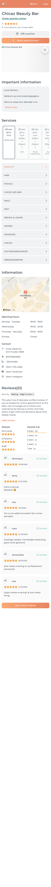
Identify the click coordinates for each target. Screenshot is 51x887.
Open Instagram (14, 376)
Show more (11, 107)
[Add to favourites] (45, 50)
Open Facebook (14, 371)
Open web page (14, 367)
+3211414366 (12, 361)
